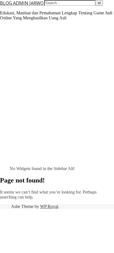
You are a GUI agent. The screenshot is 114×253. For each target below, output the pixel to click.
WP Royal (49, 206)
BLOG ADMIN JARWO (22, 3)
